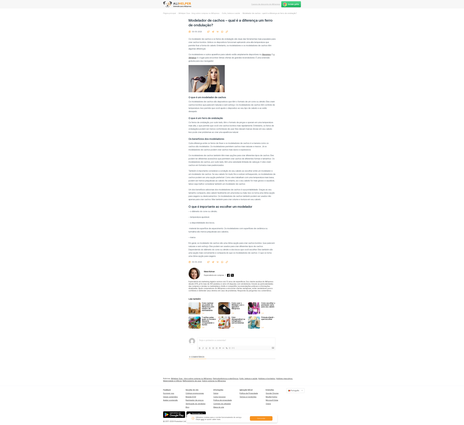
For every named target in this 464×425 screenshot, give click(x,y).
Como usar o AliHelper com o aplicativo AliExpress (238, 306)
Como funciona (219, 397)
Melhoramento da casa (192, 381)
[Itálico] (203, 348)
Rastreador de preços (195, 400)
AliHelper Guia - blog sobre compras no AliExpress (191, 379)
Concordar (261, 418)
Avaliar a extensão (170, 400)
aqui (202, 419)
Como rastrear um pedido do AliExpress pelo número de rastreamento (208, 306)
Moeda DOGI (191, 397)
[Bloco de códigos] (223, 348)
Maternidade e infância (172, 381)
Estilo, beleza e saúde (248, 379)
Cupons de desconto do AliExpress (265, 4)
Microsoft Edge (272, 400)
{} (230, 348)
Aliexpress (266, 54)
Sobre (215, 393)
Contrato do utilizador (222, 404)
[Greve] (209, 348)
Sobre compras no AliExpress (214, 381)
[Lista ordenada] (213, 348)
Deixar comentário (170, 397)
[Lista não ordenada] (216, 348)
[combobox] (295, 390)
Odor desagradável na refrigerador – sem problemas (238, 320)
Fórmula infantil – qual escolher (268, 318)
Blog (187, 407)
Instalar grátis (293, 4)
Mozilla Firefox (271, 397)
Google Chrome (272, 393)
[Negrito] (199, 348)
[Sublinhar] (206, 348)
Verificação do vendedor (196, 404)
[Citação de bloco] (220, 348)
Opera (268, 404)
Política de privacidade (222, 400)
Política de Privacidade (248, 393)
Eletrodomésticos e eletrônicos (225, 379)
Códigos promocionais (195, 393)
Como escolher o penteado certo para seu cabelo (268, 305)
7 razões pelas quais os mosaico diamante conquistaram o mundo (209, 321)
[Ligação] (226, 348)
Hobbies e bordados (266, 379)
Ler (203, 313)
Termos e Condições (247, 397)
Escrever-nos (168, 393)
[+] (233, 348)
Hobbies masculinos (284, 379)
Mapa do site (218, 407)
